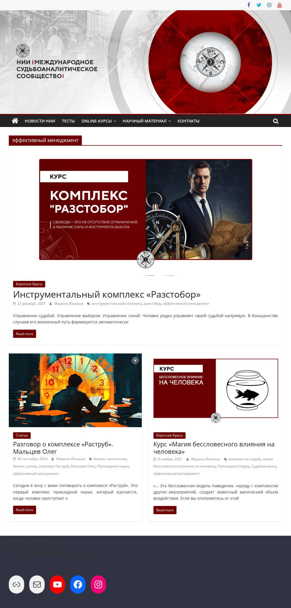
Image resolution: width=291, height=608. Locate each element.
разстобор (152, 303)
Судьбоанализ (263, 466)
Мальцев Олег (83, 466)
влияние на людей (245, 459)
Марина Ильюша (69, 303)
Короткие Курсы (29, 283)
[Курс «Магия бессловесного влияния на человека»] (215, 357)
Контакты (188, 121)
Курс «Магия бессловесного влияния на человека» (214, 448)
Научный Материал (145, 121)
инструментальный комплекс (117, 303)
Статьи (22, 435)
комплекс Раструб (53, 466)
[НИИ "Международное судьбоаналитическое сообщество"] (15, 121)
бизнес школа (25, 466)
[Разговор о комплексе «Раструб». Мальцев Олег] (75, 357)
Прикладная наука (112, 466)
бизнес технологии (110, 458)
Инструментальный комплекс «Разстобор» (107, 294)
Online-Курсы (97, 121)
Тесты (68, 121)
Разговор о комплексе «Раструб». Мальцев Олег (63, 448)
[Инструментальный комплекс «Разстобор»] (145, 153)
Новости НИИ (40, 121)
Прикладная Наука (233, 466)
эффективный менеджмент (186, 303)
